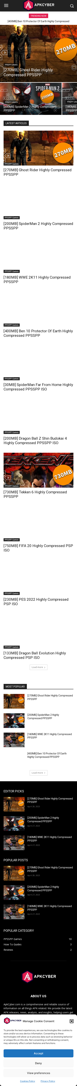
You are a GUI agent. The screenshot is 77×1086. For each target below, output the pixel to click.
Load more (37, 667)
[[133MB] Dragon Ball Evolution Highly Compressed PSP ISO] (38, 631)
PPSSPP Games (11, 65)
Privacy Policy (48, 1081)
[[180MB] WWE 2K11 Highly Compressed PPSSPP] (38, 255)
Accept (38, 1053)
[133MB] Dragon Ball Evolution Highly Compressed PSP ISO (35, 655)
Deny (38, 1063)
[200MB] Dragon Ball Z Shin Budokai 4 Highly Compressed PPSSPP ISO (35, 440)
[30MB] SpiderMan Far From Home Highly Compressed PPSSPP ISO (38, 387)
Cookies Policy (27, 1081)
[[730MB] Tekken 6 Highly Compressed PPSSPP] (38, 470)
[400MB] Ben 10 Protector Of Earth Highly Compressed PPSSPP (38, 333)
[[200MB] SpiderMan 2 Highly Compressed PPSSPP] (31, 99)
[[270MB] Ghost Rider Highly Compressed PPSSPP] (38, 53)
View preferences (38, 1073)
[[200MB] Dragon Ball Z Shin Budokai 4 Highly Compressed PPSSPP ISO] (38, 416)
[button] (71, 1021)
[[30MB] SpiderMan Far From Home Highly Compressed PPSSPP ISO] (38, 362)
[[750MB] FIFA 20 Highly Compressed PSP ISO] (38, 523)
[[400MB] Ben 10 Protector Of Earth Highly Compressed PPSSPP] (38, 309)
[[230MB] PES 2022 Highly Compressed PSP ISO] (38, 577)
